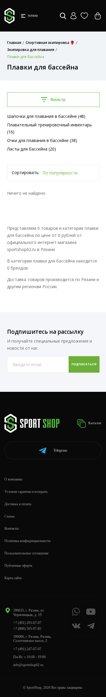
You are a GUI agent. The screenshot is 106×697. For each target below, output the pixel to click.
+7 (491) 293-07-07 (27, 623)
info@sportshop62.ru (28, 665)
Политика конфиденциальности (27, 541)
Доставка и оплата (17, 504)
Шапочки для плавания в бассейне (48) (46, 116)
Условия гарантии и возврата (25, 492)
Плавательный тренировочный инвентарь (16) (49, 128)
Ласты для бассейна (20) (31, 149)
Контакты (11, 528)
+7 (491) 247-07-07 (27, 649)
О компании (13, 479)
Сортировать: (25, 172)
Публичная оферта (18, 566)
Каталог (94, 423)
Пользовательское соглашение (26, 553)
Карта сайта (12, 578)
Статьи (9, 516)
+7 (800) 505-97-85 (27, 629)
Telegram (60, 450)
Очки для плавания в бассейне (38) (42, 140)
